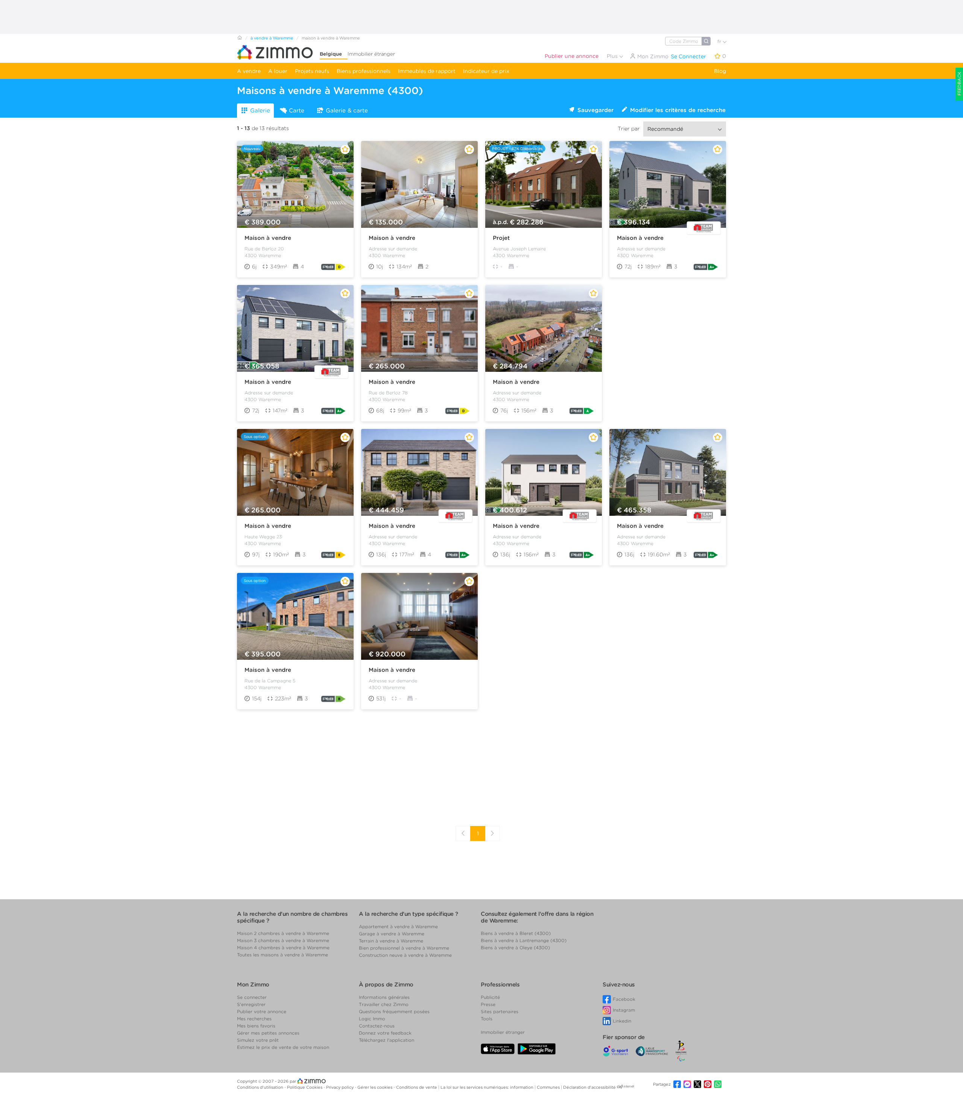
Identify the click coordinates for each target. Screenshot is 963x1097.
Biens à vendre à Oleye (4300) (515, 947)
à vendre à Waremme (272, 38)
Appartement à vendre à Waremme (398, 926)
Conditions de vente (417, 1087)
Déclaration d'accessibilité (589, 1087)
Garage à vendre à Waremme (391, 933)
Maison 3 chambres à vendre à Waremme (283, 940)
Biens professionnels (363, 71)
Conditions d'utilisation (260, 1087)
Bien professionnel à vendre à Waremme (404, 948)
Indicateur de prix (486, 71)
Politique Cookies (305, 1087)
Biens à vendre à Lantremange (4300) (524, 940)
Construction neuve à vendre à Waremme (405, 955)
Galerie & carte (347, 110)
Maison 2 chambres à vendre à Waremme (283, 933)
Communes (549, 1087)
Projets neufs (312, 71)
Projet (501, 238)
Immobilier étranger (371, 54)
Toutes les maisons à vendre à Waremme (282, 955)
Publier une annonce (571, 56)
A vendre (249, 71)
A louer (277, 71)
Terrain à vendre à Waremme (391, 941)
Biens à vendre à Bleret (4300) (516, 933)
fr (720, 41)
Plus (613, 56)
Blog (720, 71)
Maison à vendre (268, 238)
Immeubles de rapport (427, 71)
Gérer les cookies (375, 1087)
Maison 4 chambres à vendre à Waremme (283, 947)
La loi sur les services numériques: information (487, 1087)
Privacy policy (340, 1087)
